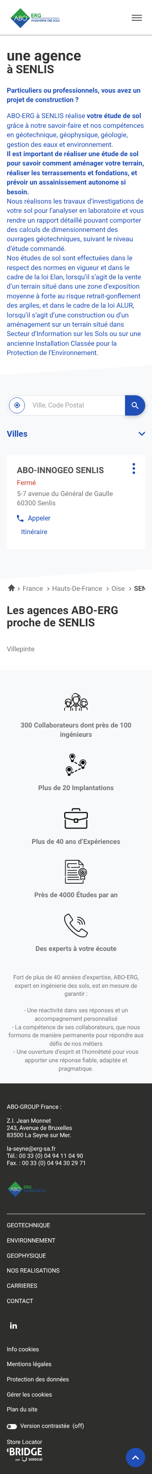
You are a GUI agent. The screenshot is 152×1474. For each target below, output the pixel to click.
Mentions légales (29, 1365)
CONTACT (20, 1301)
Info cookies (23, 1350)
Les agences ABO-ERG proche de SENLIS (62, 616)
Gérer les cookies (29, 1394)
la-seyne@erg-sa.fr (31, 1149)
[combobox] (66, 405)
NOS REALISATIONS (33, 1271)
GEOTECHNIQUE (28, 1225)
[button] (136, 17)
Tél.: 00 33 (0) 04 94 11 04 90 (45, 1156)
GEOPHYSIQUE (26, 1256)
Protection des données (38, 1380)
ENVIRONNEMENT (31, 1240)
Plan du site (22, 1409)
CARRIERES (22, 1286)
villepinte (21, 649)
